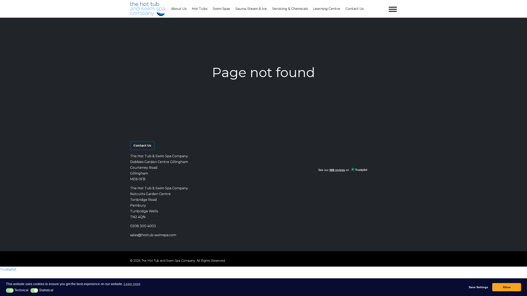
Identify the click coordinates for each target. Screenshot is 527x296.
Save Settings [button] (478, 287)
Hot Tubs (199, 9)
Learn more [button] (132, 284)
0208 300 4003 (143, 226)
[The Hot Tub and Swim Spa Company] (147, 9)
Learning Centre (326, 9)
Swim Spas (221, 9)
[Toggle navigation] (393, 9)
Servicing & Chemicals (290, 9)
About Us (179, 9)
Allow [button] (507, 287)
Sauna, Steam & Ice (251, 9)
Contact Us (354, 9)
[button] (342, 143)
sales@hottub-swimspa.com (153, 235)
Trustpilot (8, 269)
